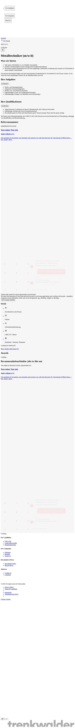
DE (2, 719)
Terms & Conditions (11, 589)
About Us (8, 28)
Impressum (8, 592)
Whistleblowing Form (11, 594)
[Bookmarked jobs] (2, 32)
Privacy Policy (9, 587)
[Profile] (2, 34)
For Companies (9, 26)
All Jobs (3, 38)
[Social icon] (3, 580)
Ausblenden (5, 83)
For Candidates (9, 24)
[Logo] (8, 3)
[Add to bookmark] (3, 50)
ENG (6, 719)
